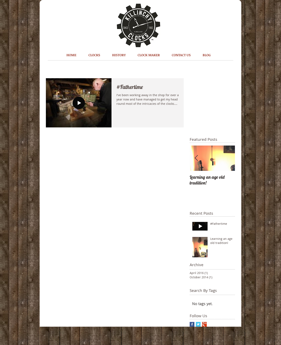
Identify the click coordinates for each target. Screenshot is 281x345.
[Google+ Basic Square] (204, 324)
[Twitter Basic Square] (198, 324)
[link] (221, 17)
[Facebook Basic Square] (192, 324)
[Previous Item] (196, 158)
